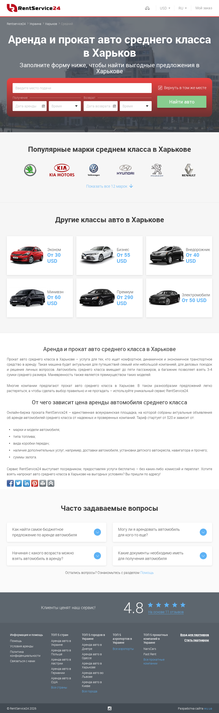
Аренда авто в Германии (61, 671)
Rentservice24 (16, 24)
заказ (203, 8)
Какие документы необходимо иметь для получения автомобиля (150, 555)
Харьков (51, 24)
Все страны (59, 687)
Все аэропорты (123, 649)
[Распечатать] (42, 483)
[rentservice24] (33, 8)
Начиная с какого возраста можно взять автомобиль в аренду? (43, 555)
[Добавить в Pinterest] (34, 483)
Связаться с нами (22, 661)
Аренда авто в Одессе (92, 656)
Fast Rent (150, 654)
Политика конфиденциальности (25, 654)
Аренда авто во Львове (93, 675)
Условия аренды (21, 646)
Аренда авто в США (61, 680)
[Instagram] (109, 708)
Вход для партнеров (194, 635)
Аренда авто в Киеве (92, 684)
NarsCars (150, 649)
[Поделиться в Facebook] (10, 483)
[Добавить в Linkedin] (26, 483)
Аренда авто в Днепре (92, 647)
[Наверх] (50, 483)
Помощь (147, 572)
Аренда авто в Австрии (61, 661)
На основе (166, 612)
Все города (89, 691)
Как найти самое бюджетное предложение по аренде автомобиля (44, 532)
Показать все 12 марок (107, 186)
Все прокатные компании (154, 661)
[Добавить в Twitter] (18, 483)
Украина (35, 24)
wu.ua (208, 708)
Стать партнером (196, 640)
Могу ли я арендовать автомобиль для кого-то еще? (149, 532)
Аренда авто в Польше (61, 652)
